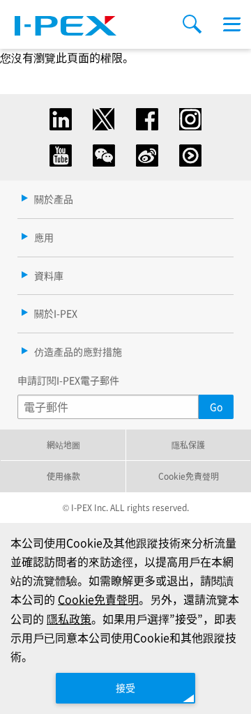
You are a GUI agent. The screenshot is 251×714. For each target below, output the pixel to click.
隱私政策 (69, 618)
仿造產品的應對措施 (78, 351)
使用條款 (63, 476)
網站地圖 (63, 444)
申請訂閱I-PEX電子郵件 (68, 380)
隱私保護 (188, 444)
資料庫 (48, 275)
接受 (125, 687)
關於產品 (53, 199)
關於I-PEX (55, 313)
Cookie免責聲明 (188, 476)
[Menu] (232, 24)
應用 (44, 237)
